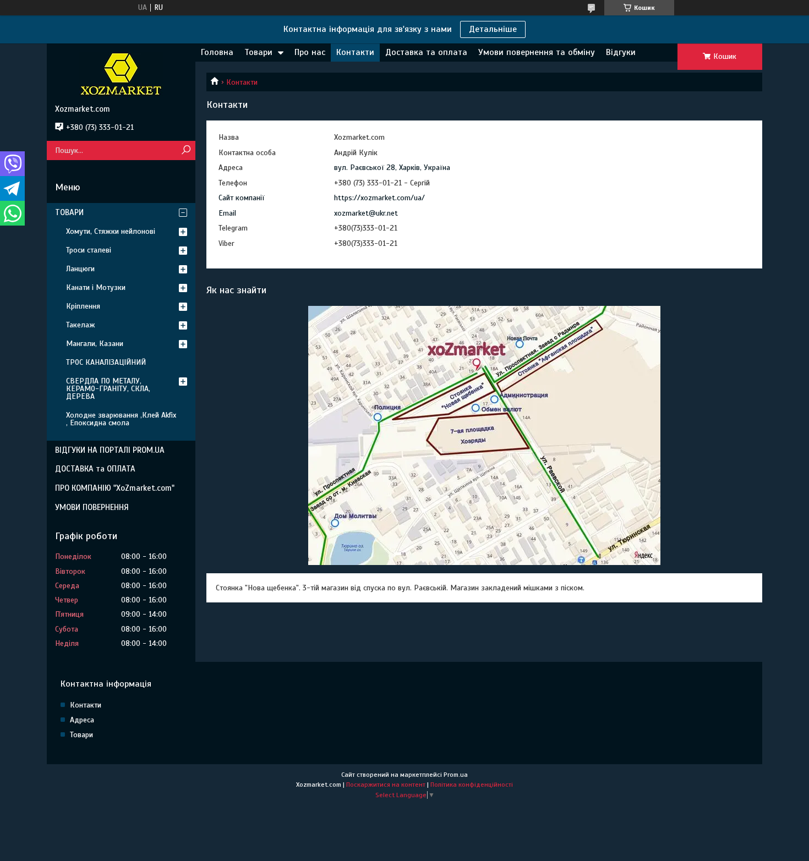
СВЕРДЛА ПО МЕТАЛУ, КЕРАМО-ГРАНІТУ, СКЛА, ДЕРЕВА (108, 388)
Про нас (309, 52)
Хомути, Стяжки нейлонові (110, 231)
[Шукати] (185, 150)
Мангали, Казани (94, 343)
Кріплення (83, 306)
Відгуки (621, 52)
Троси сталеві (88, 250)
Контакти (355, 52)
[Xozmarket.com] (121, 74)
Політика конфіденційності (471, 784)
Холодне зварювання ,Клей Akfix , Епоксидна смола (121, 418)
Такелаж (80, 325)
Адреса (82, 720)
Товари (258, 52)
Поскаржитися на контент (385, 784)
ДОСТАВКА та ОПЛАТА (95, 469)
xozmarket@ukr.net (366, 213)
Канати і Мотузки (95, 287)
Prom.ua (456, 774)
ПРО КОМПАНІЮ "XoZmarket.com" (114, 488)
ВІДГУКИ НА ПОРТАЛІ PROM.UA (110, 450)
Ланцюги (80, 268)
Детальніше (493, 29)
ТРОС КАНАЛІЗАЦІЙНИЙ (106, 362)
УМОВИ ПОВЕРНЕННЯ (92, 507)
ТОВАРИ (69, 212)
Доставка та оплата (426, 52)
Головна (217, 52)
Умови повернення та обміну (536, 52)
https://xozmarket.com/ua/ (379, 197)
